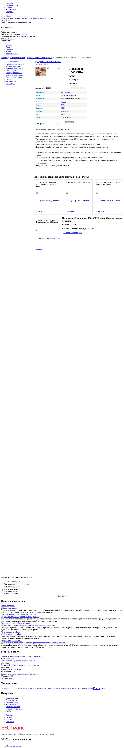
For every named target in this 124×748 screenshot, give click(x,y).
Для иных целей (10, 591)
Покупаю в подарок (12, 589)
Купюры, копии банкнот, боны (39, 58)
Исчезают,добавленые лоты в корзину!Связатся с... (22, 656)
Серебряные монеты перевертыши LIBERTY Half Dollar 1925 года (61, 499)
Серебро (84, 688)
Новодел (51, 688)
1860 (63, 105)
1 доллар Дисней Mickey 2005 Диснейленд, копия (108, 183)
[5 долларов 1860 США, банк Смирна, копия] (51, 63)
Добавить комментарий (72, 233)
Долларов (29, 688)
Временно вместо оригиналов (16, 584)
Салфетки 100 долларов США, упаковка (51, 458)
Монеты (74, 688)
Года (56, 688)
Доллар (63, 102)
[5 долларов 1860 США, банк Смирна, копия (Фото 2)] (52, 68)
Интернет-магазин (17, 58)
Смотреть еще (6, 678)
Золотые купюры (8, 606)
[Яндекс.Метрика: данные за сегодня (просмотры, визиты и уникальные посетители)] (13, 746)
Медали (90, 688)
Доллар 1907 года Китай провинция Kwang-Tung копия (57, 539)
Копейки (35, 688)
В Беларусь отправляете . (11, 669)
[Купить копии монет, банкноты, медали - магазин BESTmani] (27, 18)
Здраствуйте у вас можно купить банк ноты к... (20, 674)
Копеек (65, 688)
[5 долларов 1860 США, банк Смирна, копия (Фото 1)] (40, 72)
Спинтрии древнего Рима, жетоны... (16, 623)
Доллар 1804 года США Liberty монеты (51, 418)
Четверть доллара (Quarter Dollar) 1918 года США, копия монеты (61, 338)
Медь (46, 688)
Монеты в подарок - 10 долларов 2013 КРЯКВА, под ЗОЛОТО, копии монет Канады (68, 378)
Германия (41, 688)
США (63, 108)
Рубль (70, 688)
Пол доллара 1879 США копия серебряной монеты (55, 297)
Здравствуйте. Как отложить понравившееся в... (21, 665)
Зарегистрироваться (27, 36)
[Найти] (25, 16)
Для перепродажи (11, 586)
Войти (24, 34)
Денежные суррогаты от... (11, 641)
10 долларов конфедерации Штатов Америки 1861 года (47, 221)
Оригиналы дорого (12, 582)
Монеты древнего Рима (10, 632)
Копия (96, 688)
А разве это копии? (12, 594)
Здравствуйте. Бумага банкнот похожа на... (18, 661)
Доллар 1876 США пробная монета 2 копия (52, 257)
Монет (61, 688)
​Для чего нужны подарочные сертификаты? (19, 614)
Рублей (80, 688)
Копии (103, 688)
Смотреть (39, 211)
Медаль (15, 688)
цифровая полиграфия (68, 95)
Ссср (2, 688)
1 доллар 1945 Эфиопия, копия (78, 182)
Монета (6, 688)
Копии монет (22, 688)
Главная (4, 58)
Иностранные (65, 92)
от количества (66, 117)
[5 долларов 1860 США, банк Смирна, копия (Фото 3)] (63, 68)
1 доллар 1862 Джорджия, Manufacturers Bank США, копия (46, 184)
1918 (10, 688)
